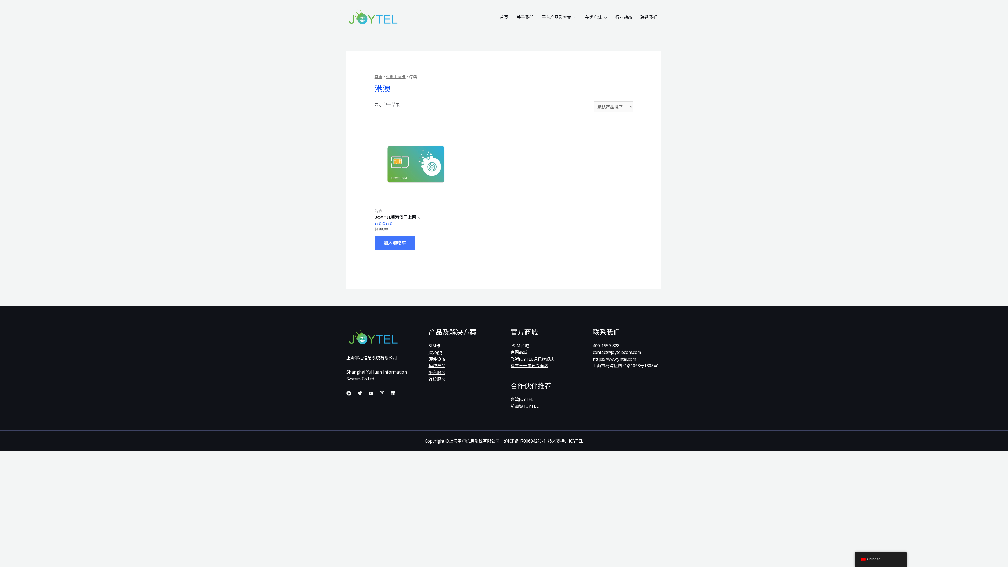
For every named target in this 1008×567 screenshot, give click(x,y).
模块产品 (437, 366)
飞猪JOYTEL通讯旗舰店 (532, 359)
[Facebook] (348, 393)
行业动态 (623, 17)
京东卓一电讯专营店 (529, 366)
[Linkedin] (393, 393)
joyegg (435, 352)
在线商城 (593, 17)
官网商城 (519, 352)
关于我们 (525, 17)
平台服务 (437, 372)
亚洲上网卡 (396, 76)
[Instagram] (382, 393)
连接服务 (437, 379)
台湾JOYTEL (522, 399)
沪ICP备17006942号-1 (525, 441)
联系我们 (648, 17)
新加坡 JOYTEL (525, 406)
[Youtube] (371, 393)
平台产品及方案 (556, 17)
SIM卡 (434, 346)
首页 (504, 17)
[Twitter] (360, 393)
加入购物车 (395, 243)
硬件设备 (437, 359)
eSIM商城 (520, 346)
